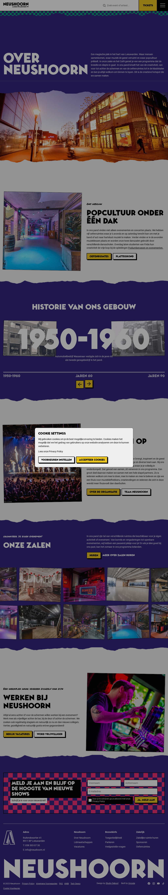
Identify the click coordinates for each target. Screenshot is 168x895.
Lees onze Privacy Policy (50, 451)
